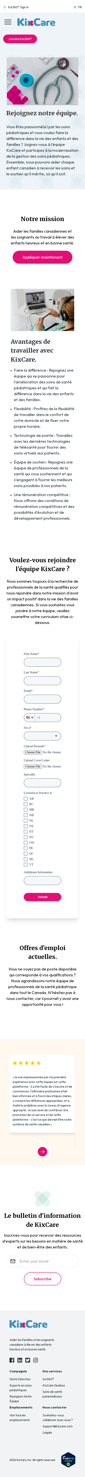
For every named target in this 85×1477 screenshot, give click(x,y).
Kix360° (48, 1379)
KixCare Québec (53, 1385)
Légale (47, 1432)
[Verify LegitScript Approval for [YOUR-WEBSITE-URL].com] (68, 1460)
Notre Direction (19, 1379)
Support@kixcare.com (57, 1426)
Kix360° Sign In (18, 7)
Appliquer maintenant (42, 257)
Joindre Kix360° (20, 39)
